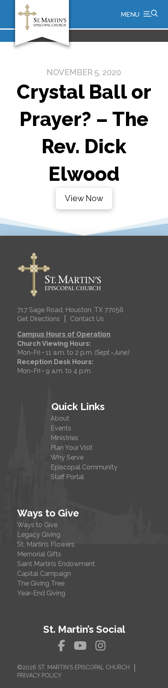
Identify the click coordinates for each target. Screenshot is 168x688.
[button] (139, 14)
